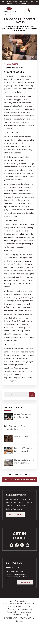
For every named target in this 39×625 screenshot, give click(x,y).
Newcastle (15, 499)
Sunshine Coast (27, 502)
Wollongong (17, 509)
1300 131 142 (9, 14)
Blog (26, 614)
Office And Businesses (12, 603)
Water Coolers (24, 606)
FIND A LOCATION (15, 515)
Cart (28, 9)
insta (17, 545)
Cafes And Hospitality (19, 601)
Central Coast (25, 499)
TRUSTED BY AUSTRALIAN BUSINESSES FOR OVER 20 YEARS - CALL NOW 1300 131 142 (19, 2)
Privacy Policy (12, 612)
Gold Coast (17, 502)
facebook (11, 545)
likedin (22, 545)
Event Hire (12, 606)
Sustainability (26, 612)
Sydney (8, 499)
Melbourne (9, 506)
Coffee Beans (29, 603)
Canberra (9, 509)
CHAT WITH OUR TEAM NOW (19, 480)
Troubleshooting (25, 609)
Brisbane (9, 502)
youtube (27, 545)
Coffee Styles (11, 609)
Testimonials (16, 614)
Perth (24, 506)
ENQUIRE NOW (25, 582)
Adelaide (18, 506)
